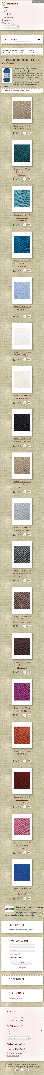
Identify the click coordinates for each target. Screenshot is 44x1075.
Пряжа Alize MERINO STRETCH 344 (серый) (22, 528)
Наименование (18, 90)
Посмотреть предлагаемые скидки (21, 929)
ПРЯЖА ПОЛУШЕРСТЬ (28, 51)
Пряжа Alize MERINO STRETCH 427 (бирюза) (22, 263)
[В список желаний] (29, 133)
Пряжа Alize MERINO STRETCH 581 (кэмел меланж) (22, 484)
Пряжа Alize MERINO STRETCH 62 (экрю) (22, 396)
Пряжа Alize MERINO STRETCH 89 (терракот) (22, 754)
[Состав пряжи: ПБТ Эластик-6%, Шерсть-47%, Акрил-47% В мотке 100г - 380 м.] (22, 110)
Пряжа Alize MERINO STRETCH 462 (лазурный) (22, 218)
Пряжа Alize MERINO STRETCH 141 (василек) (22, 891)
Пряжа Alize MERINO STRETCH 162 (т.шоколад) (22, 665)
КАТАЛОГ (38, 2)
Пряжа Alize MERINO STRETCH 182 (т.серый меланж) (22, 573)
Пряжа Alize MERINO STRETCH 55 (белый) (22, 353)
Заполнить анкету (33, 1064)
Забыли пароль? (14, 954)
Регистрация (22, 968)
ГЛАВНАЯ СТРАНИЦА (18, 1017)
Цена (27, 90)
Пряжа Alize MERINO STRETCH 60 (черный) (22, 440)
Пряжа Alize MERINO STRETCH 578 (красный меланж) (22, 800)
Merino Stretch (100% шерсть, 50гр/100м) (22, 53)
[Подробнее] (25, 133)
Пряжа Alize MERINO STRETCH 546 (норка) (22, 127)
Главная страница (11, 51)
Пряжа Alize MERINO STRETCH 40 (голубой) (22, 309)
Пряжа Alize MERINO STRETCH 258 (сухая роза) (22, 845)
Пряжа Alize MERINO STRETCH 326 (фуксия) (22, 709)
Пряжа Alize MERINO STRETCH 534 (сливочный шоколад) (22, 619)
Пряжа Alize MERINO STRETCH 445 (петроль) (22, 172)
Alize (4, 53)
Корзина (9, 24)
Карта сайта (9, 1064)
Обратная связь (20, 1064)
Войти (7, 20)
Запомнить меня (16, 957)
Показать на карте (15, 1053)
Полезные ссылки (17, 1020)
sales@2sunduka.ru (13, 1056)
